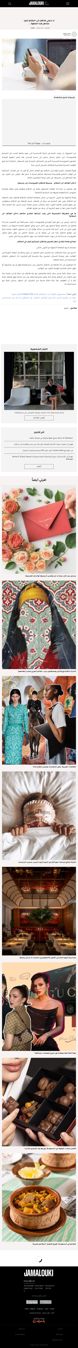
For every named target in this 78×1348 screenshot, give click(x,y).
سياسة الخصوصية (57, 1340)
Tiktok (48, 1289)
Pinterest (39, 1286)
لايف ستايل (40, 28)
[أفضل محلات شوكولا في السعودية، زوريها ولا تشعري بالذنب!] (39, 1102)
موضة (52, 1309)
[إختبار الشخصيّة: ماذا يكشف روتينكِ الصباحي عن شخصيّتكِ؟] (39, 381)
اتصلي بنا (60, 1329)
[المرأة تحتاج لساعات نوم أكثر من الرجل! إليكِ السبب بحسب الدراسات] (39, 815)
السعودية (40, 1309)
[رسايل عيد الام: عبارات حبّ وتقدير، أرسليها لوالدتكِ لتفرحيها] (39, 529)
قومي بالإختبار (39, 418)
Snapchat (28, 1289)
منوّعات (33, 28)
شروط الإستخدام (20, 1334)
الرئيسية (47, 28)
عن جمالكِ (22, 1329)
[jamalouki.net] (39, 3)
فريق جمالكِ (59, 1334)
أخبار (52, 1313)
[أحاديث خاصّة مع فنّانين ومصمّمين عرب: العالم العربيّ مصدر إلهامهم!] (39, 625)
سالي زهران (66, 33)
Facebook (49, 1286)
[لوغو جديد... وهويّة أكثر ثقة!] (39, 120)
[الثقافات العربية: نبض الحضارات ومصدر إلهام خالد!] (39, 720)
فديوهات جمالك (29, 1309)
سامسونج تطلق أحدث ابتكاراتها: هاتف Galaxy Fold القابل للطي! (38, 294)
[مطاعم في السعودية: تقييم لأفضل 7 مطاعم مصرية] (39, 1197)
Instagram (29, 1286)
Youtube (39, 1289)
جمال (46, 1309)
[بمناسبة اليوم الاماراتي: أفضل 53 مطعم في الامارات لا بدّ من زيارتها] (39, 911)
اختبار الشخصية (35, 1313)
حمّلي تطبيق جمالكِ (39, 1296)
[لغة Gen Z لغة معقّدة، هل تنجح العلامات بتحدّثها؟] (39, 1006)
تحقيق (66, 308)
